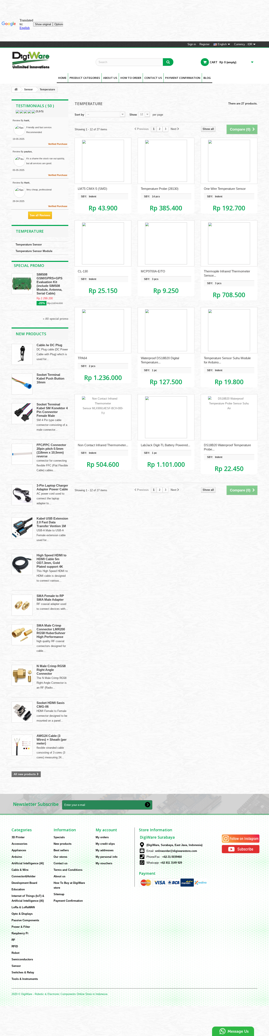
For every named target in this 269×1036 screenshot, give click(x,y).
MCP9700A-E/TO (153, 271)
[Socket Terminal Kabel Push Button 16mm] (22, 384)
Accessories (19, 843)
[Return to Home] (16, 89)
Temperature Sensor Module (34, 251)
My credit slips (105, 843)
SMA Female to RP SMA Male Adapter (50, 597)
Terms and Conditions (68, 869)
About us (110, 78)
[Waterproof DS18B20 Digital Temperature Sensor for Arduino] (166, 330)
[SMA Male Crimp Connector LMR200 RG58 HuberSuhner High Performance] (22, 634)
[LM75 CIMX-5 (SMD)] (103, 161)
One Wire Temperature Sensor (225, 188)
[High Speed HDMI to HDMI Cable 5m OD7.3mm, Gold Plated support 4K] (22, 564)
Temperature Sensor (29, 244)
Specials (59, 837)
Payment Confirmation (182, 78)
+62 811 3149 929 (171, 862)
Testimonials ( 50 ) (35, 105)
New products (31, 333)
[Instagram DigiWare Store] (241, 838)
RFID (15, 946)
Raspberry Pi (20, 933)
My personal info (106, 856)
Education (18, 889)
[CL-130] (103, 243)
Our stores (60, 856)
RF (13, 939)
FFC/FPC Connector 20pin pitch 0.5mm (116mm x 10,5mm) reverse (51, 450)
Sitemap (59, 894)
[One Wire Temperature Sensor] (229, 161)
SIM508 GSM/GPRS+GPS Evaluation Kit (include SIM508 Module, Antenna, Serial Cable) (49, 284)
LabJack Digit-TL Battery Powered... (165, 445)
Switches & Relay (23, 972)
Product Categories (85, 78)
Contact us (60, 863)
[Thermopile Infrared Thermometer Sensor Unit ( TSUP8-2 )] (229, 243)
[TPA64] (103, 330)
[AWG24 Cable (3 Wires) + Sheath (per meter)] (22, 745)
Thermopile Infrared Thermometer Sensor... (227, 273)
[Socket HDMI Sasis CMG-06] (22, 712)
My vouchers (104, 863)
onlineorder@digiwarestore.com (176, 851)
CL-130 (83, 271)
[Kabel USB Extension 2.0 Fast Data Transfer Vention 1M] (22, 527)
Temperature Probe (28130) (159, 188)
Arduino (17, 856)
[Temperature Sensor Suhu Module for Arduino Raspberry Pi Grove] (229, 330)
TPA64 (82, 358)
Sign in (191, 44)
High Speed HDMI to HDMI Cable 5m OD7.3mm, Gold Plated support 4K (51, 560)
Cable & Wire (20, 869)
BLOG (207, 78)
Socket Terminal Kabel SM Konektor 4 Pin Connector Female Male (52, 410)
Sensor (28, 89)
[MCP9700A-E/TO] (166, 243)
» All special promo (55, 318)
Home (62, 78)
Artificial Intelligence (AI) (28, 863)
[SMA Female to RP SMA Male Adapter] (22, 605)
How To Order (130, 78)
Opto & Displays (22, 913)
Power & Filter (21, 926)
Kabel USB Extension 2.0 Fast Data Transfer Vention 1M (52, 522)
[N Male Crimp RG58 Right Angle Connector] (22, 675)
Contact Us (153, 78)
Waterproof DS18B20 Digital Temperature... (160, 360)
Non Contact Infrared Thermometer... (103, 445)
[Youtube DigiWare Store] (241, 848)
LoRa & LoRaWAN (23, 907)
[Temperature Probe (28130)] (166, 161)
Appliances (19, 850)
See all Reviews (40, 215)
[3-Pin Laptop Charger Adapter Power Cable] (22, 494)
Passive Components (25, 920)
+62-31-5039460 (172, 856)
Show (133, 114)
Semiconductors (22, 959)
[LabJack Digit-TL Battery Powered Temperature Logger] (166, 417)
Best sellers (61, 850)
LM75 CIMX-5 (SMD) (92, 188)
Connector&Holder (24, 876)
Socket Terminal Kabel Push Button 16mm (50, 378)
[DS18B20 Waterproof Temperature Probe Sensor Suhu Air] (229, 417)
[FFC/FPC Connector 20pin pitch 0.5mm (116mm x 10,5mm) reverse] (22, 454)
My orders (102, 837)
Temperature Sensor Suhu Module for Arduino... (227, 360)
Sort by (79, 114)
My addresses (104, 850)
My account (106, 829)
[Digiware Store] (50, 60)
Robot (15, 952)
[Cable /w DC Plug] (22, 354)
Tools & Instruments (25, 979)
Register (204, 44)
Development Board (24, 882)
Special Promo (29, 265)
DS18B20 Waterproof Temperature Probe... (227, 447)
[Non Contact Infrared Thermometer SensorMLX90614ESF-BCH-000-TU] (103, 417)
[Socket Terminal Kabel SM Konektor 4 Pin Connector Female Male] (22, 413)
